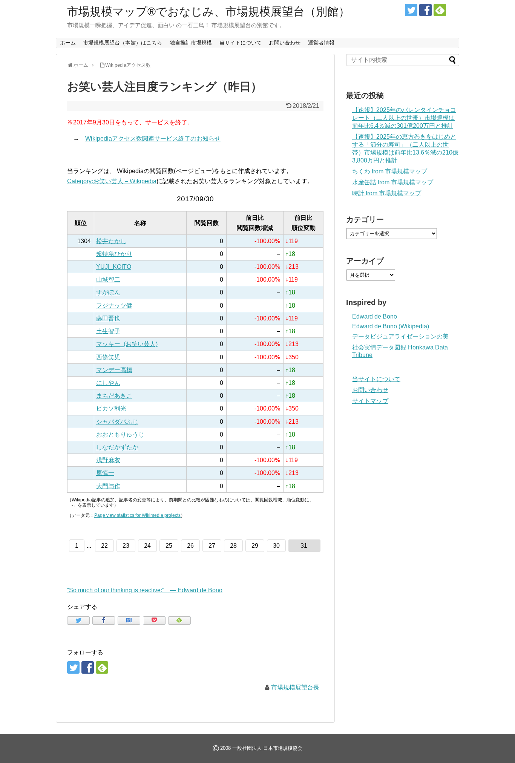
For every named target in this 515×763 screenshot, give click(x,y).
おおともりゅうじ (120, 434)
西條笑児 (108, 357)
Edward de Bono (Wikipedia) (390, 326)
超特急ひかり (114, 254)
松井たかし (111, 241)
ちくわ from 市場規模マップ (389, 171)
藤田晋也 (108, 318)
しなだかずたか (117, 447)
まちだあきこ (114, 395)
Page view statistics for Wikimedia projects (137, 515)
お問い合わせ (284, 43)
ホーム (68, 43)
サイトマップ (370, 401)
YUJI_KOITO (113, 267)
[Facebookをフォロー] (425, 10)
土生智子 (108, 331)
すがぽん (108, 292)
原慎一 (105, 473)
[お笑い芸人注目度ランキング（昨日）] (129, 620)
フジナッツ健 (114, 305)
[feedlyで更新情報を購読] (440, 10)
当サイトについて (240, 43)
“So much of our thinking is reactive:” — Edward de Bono (144, 590)
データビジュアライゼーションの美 (400, 336)
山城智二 (108, 279)
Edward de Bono (374, 316)
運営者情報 (321, 43)
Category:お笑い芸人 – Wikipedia (111, 181)
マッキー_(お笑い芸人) (127, 344)
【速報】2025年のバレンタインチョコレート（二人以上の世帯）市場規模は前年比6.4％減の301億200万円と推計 (404, 118)
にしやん (108, 383)
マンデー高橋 (114, 370)
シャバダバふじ (117, 421)
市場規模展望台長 (295, 687)
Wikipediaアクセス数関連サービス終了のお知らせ (153, 138)
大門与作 (108, 486)
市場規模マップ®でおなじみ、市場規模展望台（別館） (208, 11)
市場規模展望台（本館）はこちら (122, 43)
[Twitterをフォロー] (411, 10)
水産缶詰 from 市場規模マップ (392, 182)
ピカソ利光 (111, 408)
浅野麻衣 (108, 460)
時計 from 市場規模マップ (386, 193)
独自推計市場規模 (191, 43)
